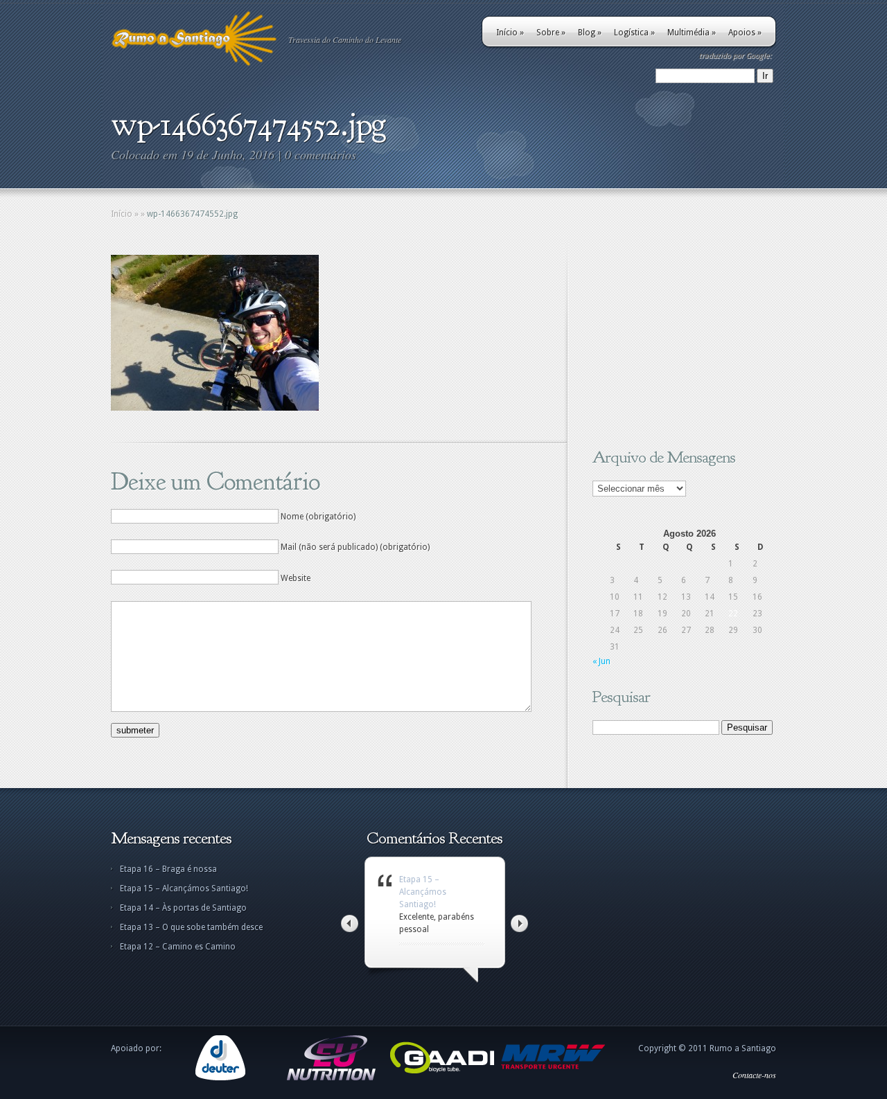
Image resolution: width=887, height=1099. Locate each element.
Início (510, 32)
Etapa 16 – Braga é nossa (168, 869)
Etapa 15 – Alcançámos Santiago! (184, 888)
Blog (589, 32)
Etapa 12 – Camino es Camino (178, 946)
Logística (634, 32)
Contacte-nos (754, 1074)
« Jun (601, 661)
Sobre (550, 32)
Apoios (745, 32)
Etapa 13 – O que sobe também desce (191, 927)
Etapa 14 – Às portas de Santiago (183, 908)
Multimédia (691, 32)
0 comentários (320, 154)
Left (349, 923)
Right (519, 923)
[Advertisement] (679, 341)
